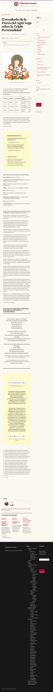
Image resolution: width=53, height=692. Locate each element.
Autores (24, 10)
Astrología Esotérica (41, 40)
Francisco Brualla (40, 61)
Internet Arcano (28, 3)
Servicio (24, 520)
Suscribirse (39, 105)
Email (18, 38)
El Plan (38, 35)
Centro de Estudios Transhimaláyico (33, 570)
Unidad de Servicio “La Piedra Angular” (33, 604)
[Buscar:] (43, 26)
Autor (4, 46)
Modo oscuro (39, 111)
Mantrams (28, 10)
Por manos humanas (26, 525)
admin (12, 502)
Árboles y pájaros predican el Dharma (5, 523)
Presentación (33, 559)
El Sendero (39, 49)
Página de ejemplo (32, 681)
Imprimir (3, 38)
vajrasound (17, 440)
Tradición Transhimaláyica (41, 42)
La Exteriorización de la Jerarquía (43, 37)
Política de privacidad (32, 682)
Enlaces (29, 563)
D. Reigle (6, 477)
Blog (16, 10)
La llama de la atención (16, 522)
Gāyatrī (31, 636)
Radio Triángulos (34, 10)
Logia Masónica (33, 581)
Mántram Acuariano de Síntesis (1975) (33, 651)
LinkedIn (15, 38)
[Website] (13, 505)
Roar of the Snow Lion (6, 537)
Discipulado (25, 519)
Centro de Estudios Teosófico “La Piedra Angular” (34, 598)
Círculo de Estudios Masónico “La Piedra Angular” (34, 586)
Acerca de (20, 10)
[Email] (11, 505)
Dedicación (32, 551)
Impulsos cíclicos (40, 64)
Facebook (11, 38)
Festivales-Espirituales (42, 54)
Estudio (38, 38)
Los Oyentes (4, 536)
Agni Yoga (3, 14)
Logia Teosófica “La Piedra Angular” (33, 592)
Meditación (8, 14)
